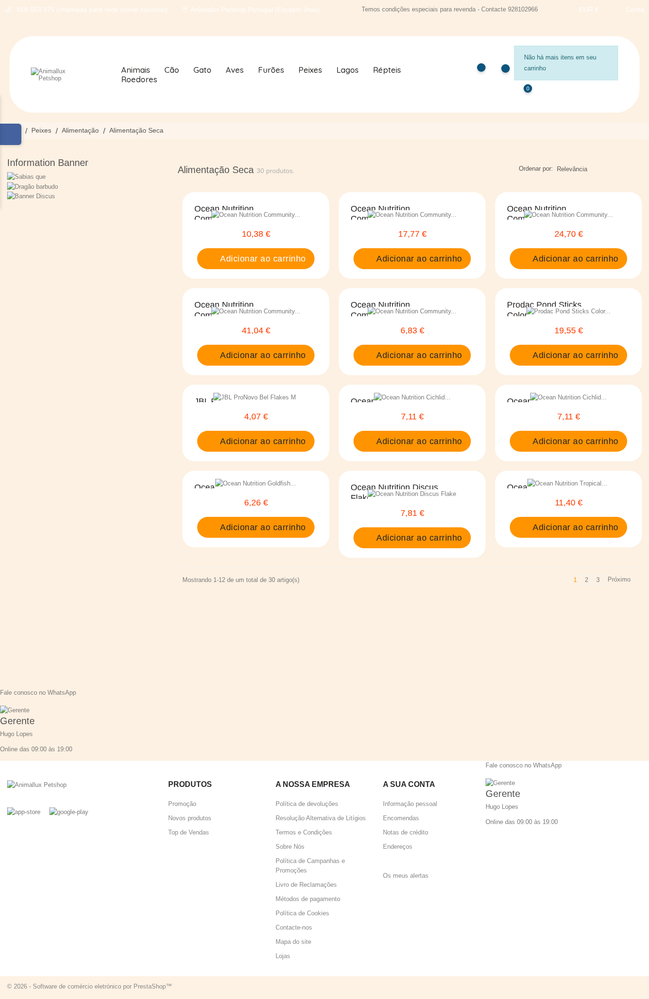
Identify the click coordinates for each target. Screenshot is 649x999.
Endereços (397, 846)
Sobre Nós (290, 846)
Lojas (283, 956)
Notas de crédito (405, 832)
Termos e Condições (304, 832)
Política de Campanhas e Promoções (310, 865)
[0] (518, 95)
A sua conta (409, 784)
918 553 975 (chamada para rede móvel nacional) (92, 9)
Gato (202, 70)
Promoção (182, 803)
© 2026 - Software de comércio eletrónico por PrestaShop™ (89, 986)
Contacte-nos (294, 927)
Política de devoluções (307, 803)
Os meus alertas (406, 875)
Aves (235, 70)
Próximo (623, 580)
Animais (135, 70)
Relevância (572, 169)
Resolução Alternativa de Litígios (321, 818)
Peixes (310, 70)
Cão (171, 70)
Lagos (347, 70)
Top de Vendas (188, 832)
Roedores (139, 79)
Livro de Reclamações (306, 884)
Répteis (387, 70)
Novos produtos (189, 818)
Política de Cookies (302, 913)
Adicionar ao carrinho (262, 258)
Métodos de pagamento (308, 898)
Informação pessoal (410, 803)
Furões (271, 70)
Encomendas (401, 818)
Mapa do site (293, 941)
